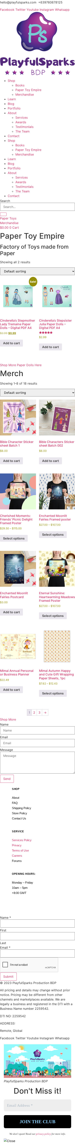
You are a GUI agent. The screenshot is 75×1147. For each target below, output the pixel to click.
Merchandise (24, 94)
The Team (22, 131)
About (12, 113)
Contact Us (19, 818)
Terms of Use (20, 850)
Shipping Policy (21, 808)
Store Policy (19, 813)
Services (21, 117)
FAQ (15, 802)
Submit (8, 976)
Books (19, 85)
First (3, 930)
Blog (11, 104)
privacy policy (44, 1133)
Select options (14, 538)
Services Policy (22, 840)
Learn (12, 99)
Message (6, 749)
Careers (17, 855)
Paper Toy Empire (28, 90)
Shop (11, 81)
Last (3, 942)
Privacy (17, 845)
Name (4, 724)
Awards (20, 122)
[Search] (3, 214)
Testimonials (24, 127)
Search (5, 200)
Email (4, 737)
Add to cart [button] (11, 343)
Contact (13, 136)
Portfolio (14, 108)
